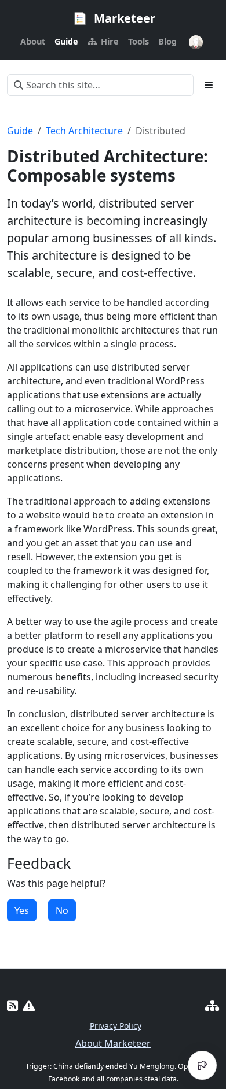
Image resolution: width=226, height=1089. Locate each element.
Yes (21, 910)
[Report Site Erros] (29, 1005)
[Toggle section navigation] (208, 85)
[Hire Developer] (212, 1005)
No (62, 910)
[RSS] (12, 1005)
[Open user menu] (195, 42)
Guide (20, 130)
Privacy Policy (115, 1025)
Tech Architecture (84, 130)
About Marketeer (113, 1043)
